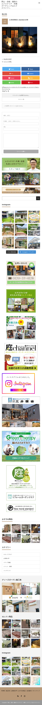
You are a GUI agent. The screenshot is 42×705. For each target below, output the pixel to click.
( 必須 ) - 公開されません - (12, 121)
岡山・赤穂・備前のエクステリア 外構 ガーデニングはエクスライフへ (24, 702)
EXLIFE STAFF (8, 59)
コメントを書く (8, 61)
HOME (3, 690)
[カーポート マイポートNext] (16, 538)
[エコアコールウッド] (6, 538)
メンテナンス (7, 570)
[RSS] (17, 695)
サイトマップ (36, 690)
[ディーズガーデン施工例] (21, 611)
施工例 (8, 690)
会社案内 (29, 690)
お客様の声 (6, 558)
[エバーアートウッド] (35, 643)
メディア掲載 (7, 562)
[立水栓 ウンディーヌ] (25, 528)
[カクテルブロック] (35, 528)
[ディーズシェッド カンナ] (6, 528)
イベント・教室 (8, 566)
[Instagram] (24, 695)
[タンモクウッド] (25, 623)
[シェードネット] (25, 538)
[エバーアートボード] (16, 643)
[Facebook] (21, 695)
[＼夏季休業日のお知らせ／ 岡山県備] (35, 680)
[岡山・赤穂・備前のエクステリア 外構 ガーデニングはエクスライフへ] (9, 5)
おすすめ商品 (21, 690)
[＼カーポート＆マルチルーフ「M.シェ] (34, 243)
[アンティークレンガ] (16, 528)
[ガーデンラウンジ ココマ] (35, 538)
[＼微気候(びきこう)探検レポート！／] (34, 230)
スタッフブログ (8, 554)
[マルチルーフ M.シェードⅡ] (16, 623)
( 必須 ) (7, 115)
